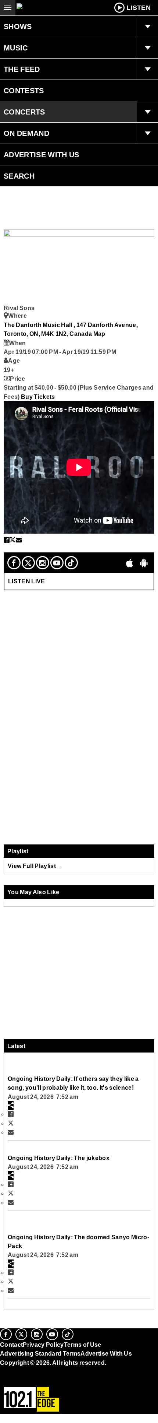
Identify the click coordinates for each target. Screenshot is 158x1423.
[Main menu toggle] (7, 7)
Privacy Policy (43, 1344)
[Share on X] (12, 540)
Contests (24, 91)
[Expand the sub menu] (147, 26)
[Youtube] (57, 562)
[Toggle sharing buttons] (11, 1105)
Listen (138, 7)
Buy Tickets (38, 396)
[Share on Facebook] (7, 540)
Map (99, 333)
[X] (28, 562)
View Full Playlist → (35, 865)
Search (19, 176)
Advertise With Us (41, 155)
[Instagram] (42, 562)
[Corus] (1, 1372)
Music (16, 48)
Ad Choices (17, 1380)
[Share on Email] (19, 540)
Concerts (24, 112)
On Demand (26, 133)
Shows (18, 26)
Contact (11, 1344)
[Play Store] (144, 562)
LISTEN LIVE (26, 581)
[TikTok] (71, 562)
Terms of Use (82, 1344)
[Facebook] (14, 562)
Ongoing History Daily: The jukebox (58, 1158)
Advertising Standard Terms (40, 1353)
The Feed (22, 69)
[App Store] (129, 562)
